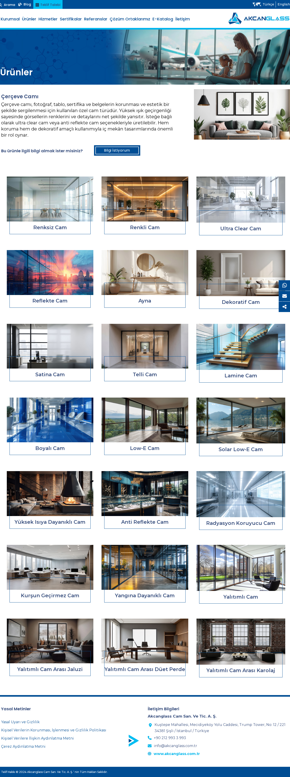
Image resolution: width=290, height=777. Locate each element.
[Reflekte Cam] (50, 272)
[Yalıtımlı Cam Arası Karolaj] (241, 641)
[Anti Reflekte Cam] (145, 493)
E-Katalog (162, 19)
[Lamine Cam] (241, 347)
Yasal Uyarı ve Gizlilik (20, 722)
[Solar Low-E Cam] (241, 420)
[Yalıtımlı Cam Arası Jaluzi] (50, 641)
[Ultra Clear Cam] (241, 199)
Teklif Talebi (49, 4)
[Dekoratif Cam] (241, 273)
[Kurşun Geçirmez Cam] (50, 567)
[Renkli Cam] (145, 199)
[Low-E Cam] (145, 420)
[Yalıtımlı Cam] (241, 568)
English (284, 4)
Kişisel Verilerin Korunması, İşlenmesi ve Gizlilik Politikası (53, 730)
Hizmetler (48, 19)
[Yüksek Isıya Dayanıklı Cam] (50, 493)
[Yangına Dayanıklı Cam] (145, 567)
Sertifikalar (71, 19)
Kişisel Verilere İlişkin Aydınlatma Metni (37, 738)
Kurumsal (10, 19)
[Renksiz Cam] (50, 199)
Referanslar (95, 19)
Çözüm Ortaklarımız (130, 19)
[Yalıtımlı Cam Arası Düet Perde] (145, 641)
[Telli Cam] (145, 346)
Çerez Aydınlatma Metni (23, 746)
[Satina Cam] (50, 346)
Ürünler (29, 19)
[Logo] (259, 18)
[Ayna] (145, 272)
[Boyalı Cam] (50, 420)
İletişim (182, 19)
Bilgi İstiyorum (117, 150)
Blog (27, 4)
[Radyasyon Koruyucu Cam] (241, 494)
